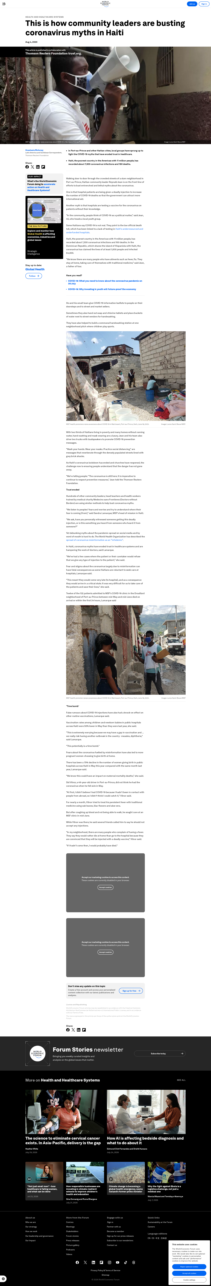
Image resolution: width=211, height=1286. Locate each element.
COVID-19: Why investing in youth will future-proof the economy (102, 289)
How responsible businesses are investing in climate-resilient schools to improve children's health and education (83, 1190)
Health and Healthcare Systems (44, 17)
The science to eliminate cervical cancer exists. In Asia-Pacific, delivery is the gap (63, 1140)
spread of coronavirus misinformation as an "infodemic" (94, 540)
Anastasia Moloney (34, 150)
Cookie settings (189, 1280)
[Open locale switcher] (3, 1279)
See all (181, 1080)
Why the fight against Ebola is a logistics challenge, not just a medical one (164, 1189)
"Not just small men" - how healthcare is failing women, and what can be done (42, 1189)
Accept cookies (105, 887)
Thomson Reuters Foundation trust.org (53, 53)
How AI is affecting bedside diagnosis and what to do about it (145, 1140)
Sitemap (105, 1275)
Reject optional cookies (189, 1267)
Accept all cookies (189, 1273)
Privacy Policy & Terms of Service (105, 1270)
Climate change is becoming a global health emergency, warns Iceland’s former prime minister (126, 1189)
